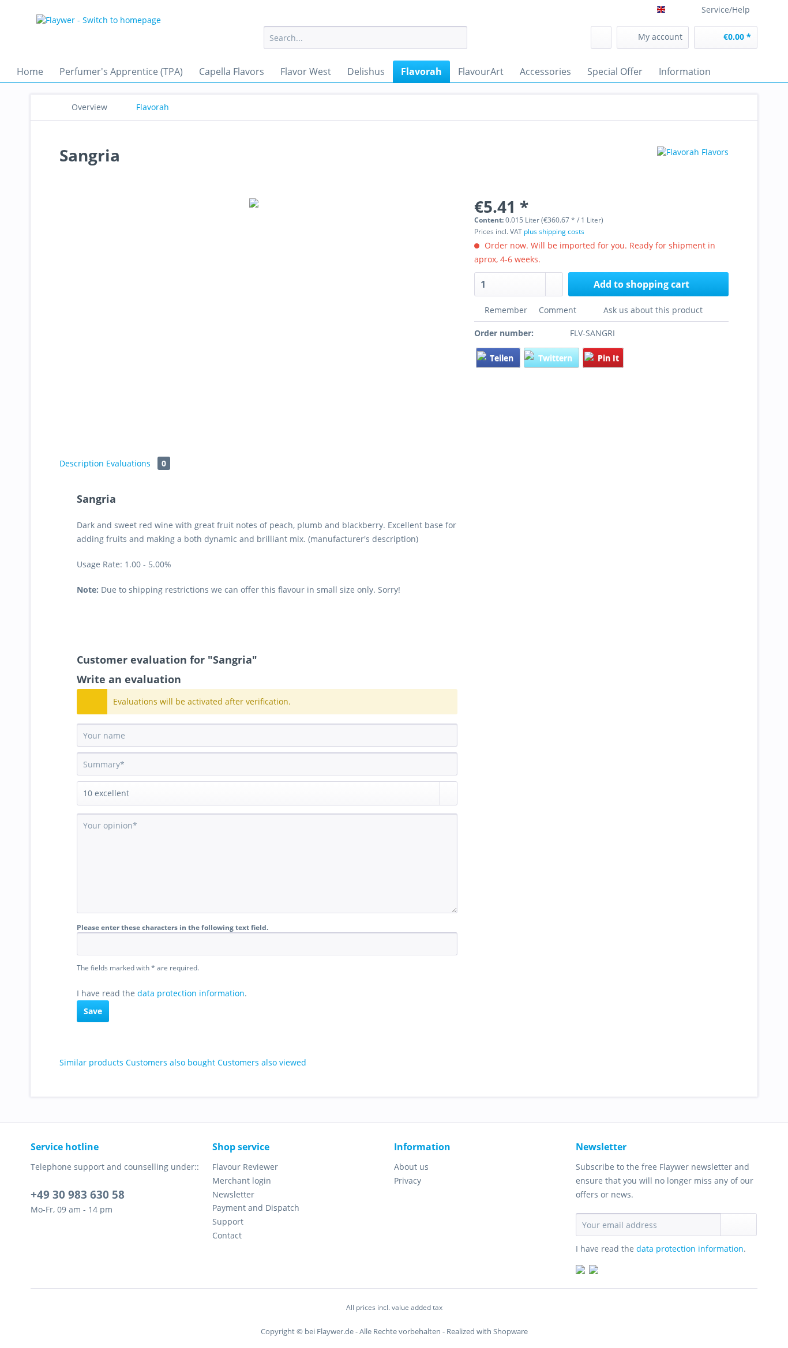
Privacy (407, 1180)
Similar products (91, 1062)
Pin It (608, 357)
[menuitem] (365, 43)
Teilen (503, 357)
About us (411, 1166)
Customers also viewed (261, 1062)
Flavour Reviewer (245, 1166)
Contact (227, 1235)
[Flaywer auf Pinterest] (593, 1271)
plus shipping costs (554, 231)
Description (81, 463)
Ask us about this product (652, 309)
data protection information (191, 993)
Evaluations (136, 463)
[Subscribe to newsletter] (739, 1224)
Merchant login (241, 1180)
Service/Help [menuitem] (725, 9)
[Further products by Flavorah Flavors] (693, 166)
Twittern (556, 357)
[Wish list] (601, 37)
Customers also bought (170, 1062)
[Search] (456, 37)
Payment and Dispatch (255, 1207)
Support (227, 1221)
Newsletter (233, 1194)
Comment (557, 309)
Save (93, 1011)
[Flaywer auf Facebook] (580, 1271)
